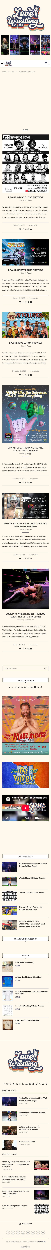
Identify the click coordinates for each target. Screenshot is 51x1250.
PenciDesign (41, 1241)
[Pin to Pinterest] (28, 229)
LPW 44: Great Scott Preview (25, 270)
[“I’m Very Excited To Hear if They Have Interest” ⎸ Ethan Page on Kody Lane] (41, 1165)
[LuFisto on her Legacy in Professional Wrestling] (9, 1130)
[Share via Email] (31, 229)
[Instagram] (18, 1232)
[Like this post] (20, 229)
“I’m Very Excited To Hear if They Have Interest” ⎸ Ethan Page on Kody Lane (16, 1164)
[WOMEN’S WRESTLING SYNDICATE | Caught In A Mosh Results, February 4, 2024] (9, 925)
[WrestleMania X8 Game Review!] (9, 881)
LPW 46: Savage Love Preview (25, 197)
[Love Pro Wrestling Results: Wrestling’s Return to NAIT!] (41, 1180)
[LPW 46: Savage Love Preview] (9, 896)
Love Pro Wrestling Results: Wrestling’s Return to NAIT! (14, 1178)
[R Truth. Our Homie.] (9, 1145)
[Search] (48, 63)
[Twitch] (38, 1232)
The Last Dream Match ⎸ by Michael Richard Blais (30, 908)
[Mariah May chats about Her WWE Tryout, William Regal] (9, 867)
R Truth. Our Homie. (27, 1141)
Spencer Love (29, 620)
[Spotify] (33, 1232)
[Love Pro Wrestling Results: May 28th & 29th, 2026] (41, 1195)
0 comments (33, 225)
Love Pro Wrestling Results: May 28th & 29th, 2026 (16, 1192)
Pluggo (29, 200)
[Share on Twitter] (25, 229)
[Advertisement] (25, 100)
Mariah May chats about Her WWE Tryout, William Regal (33, 865)
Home (4, 71)
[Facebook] (8, 1232)
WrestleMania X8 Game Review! (32, 878)
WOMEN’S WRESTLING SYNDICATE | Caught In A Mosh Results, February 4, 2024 (32, 923)
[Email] (28, 1232)
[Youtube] (23, 1232)
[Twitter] (13, 1232)
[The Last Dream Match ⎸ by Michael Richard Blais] (9, 910)
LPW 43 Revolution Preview (25, 343)
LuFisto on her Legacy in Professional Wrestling (29, 1128)
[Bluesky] (43, 1232)
